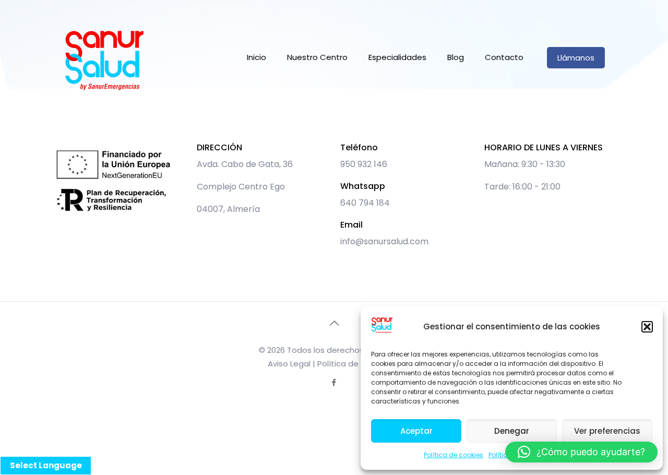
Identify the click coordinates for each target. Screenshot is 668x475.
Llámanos (575, 57)
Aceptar (416, 430)
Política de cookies (453, 454)
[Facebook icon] (334, 382)
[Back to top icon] (334, 323)
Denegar (511, 430)
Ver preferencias (607, 430)
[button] (647, 327)
